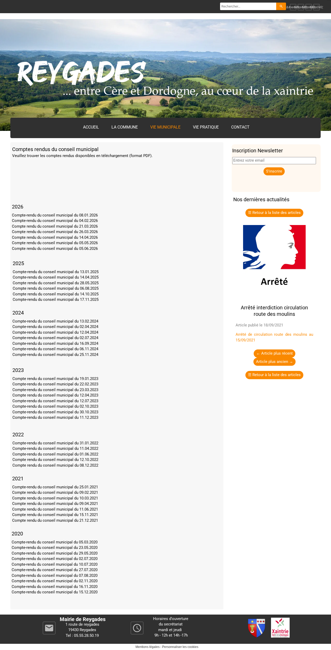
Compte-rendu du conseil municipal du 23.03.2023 (55, 389)
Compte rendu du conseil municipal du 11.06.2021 (55, 509)
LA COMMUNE (124, 127)
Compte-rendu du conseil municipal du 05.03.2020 (54, 542)
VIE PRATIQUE (206, 127)
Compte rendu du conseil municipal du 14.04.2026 (55, 237)
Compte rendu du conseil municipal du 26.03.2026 (55, 231)
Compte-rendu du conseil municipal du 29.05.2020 (54, 553)
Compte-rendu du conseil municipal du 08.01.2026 (55, 215)
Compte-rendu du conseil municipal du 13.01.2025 (56, 272)
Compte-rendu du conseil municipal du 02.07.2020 (54, 558)
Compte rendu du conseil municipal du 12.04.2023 (55, 395)
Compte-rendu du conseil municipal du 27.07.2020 (54, 569)
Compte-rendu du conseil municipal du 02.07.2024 (55, 337)
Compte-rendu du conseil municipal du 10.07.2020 (54, 564)
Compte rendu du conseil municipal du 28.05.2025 (56, 283)
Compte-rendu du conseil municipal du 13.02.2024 (55, 321)
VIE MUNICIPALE (165, 127)
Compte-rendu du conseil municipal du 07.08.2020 (54, 575)
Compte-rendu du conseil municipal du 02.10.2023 (55, 406)
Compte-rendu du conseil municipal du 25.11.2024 (55, 354)
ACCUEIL (91, 127)
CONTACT (240, 127)
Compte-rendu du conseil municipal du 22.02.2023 (55, 384)
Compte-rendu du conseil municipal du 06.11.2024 (55, 349)
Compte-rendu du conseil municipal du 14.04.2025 (56, 277)
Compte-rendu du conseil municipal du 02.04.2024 (55, 326)
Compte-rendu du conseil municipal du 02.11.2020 (54, 581)
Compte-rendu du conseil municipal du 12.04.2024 (55, 332)
